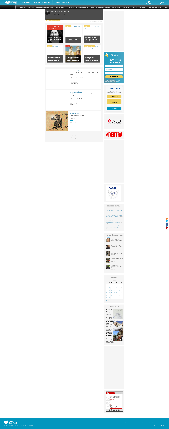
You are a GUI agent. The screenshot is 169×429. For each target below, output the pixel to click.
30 (106, 297)
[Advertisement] (74, 149)
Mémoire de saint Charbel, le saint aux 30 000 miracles (117, 259)
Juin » (109, 300)
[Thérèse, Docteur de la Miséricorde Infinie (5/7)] (55, 34)
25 (111, 295)
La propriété (129, 423)
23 (106, 295)
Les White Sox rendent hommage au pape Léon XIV (119, 7)
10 (109, 290)
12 (114, 290)
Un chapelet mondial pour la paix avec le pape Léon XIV (117, 252)
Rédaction (48, 17)
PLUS (73, 137)
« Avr (107, 300)
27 (116, 295)
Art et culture (74, 113)
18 (111, 292)
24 (109, 295)
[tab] (110, 393)
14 (119, 290)
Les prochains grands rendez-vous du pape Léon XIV (109, 324)
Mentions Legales (144, 423)
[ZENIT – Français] (13, 2)
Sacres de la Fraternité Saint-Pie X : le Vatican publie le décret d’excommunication (117, 239)
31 (109, 297)
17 (109, 292)
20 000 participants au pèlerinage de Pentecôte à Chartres (116, 266)
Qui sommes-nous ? (121, 423)
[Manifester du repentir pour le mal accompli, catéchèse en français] (92, 53)
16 (106, 292)
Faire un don (65, 2)
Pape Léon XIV (26, 2)
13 (116, 290)
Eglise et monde (46, 2)
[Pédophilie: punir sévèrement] (73, 34)
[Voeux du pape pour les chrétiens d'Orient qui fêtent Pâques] (55, 53)
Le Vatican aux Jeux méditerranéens (147, 7)
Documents (56, 2)
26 (114, 295)
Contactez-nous (160, 423)
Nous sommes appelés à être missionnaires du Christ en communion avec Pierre (114, 210)
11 (111, 290)
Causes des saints (52, 26)
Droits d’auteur (152, 423)
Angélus (68, 26)
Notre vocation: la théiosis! (77, 115)
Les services (136, 423)
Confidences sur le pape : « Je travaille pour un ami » (116, 246)
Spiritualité (55, 28)
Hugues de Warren (74, 83)
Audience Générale (89, 46)
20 (116, 292)
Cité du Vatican (36, 2)
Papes (67, 46)
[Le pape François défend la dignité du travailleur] (92, 34)
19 (114, 292)
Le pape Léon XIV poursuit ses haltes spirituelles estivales (109, 335)
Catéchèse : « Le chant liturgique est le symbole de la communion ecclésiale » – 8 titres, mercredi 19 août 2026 (70, 7)
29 (121, 295)
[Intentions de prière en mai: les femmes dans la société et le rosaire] (73, 53)
